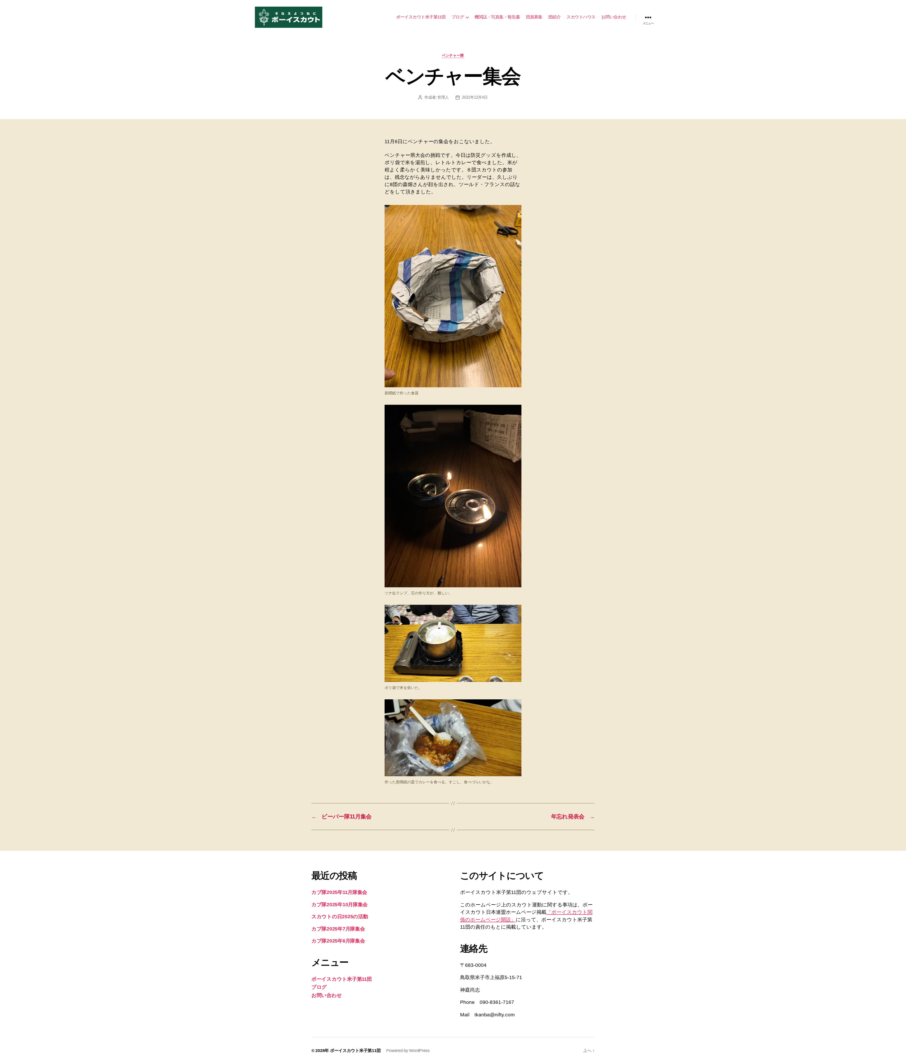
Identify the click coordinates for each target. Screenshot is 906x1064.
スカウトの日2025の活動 (339, 916)
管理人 (443, 97)
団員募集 (534, 17)
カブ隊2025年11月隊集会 (339, 892)
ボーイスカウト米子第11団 (421, 17)
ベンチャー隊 (453, 55)
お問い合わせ (613, 17)
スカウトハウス (581, 17)
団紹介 (554, 17)
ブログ (458, 17)
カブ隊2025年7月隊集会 (338, 928)
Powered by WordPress (408, 1050)
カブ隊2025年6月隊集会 (338, 940)
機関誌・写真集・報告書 (497, 17)
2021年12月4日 (474, 97)
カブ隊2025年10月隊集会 (339, 904)
